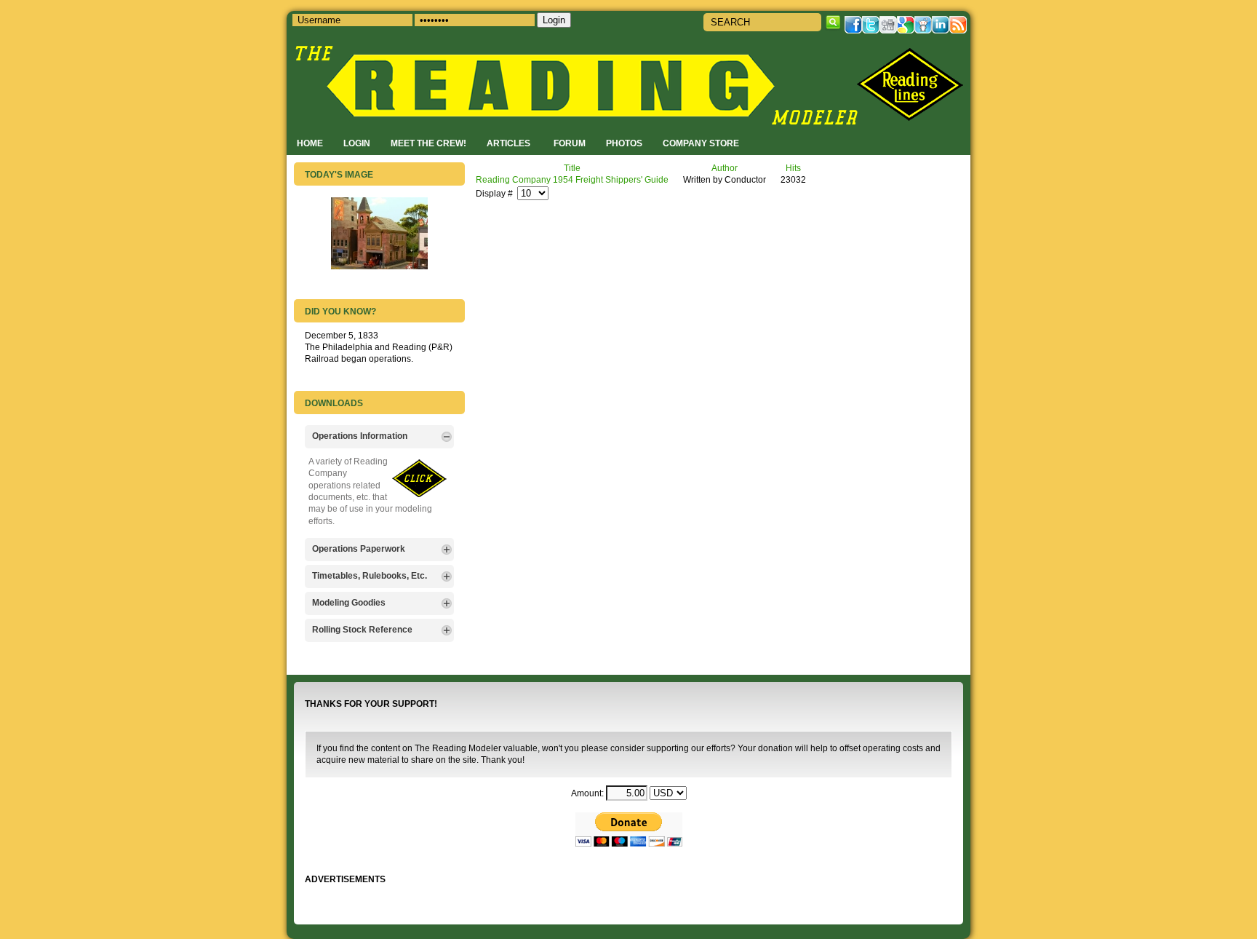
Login (356, 143)
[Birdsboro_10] (379, 266)
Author (724, 168)
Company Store (701, 143)
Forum (570, 143)
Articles (508, 143)
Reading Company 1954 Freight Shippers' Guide (572, 179)
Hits (793, 168)
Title (572, 168)
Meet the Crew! (428, 143)
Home (310, 143)
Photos (624, 143)
